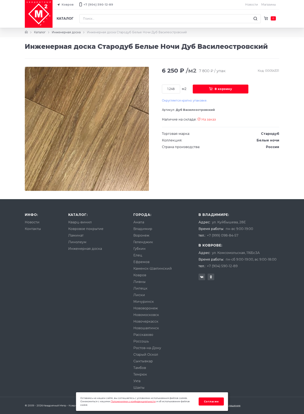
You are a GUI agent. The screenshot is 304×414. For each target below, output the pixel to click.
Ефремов (141, 262)
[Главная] (26, 32)
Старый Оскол (145, 355)
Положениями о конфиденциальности (133, 401)
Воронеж (141, 235)
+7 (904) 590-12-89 (222, 266)
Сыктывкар (143, 361)
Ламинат (76, 235)
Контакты (33, 229)
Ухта (136, 381)
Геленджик (143, 242)
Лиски (139, 295)
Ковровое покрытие (85, 229)
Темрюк (140, 374)
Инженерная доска (66, 32)
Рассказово (143, 335)
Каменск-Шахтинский (152, 268)
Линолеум (77, 242)
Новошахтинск (146, 328)
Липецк (140, 288)
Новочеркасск (145, 321)
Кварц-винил (80, 222)
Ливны (139, 282)
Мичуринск (143, 302)
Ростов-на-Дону (147, 348)
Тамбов (139, 368)
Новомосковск (146, 315)
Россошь (141, 341)
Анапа (138, 222)
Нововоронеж (145, 308)
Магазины (268, 4)
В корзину (223, 89)
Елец (137, 255)
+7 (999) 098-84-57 (222, 235)
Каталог (65, 18)
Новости (251, 4)
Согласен (211, 401)
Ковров (67, 4)
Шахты (139, 388)
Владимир (142, 229)
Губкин (139, 249)
